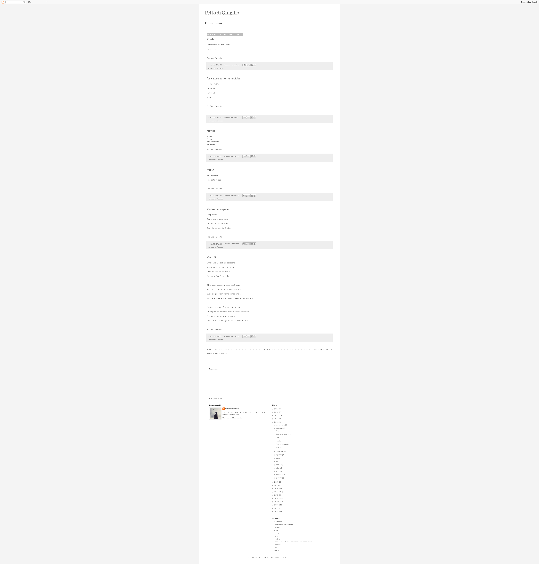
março (279, 471)
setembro (280, 451)
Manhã (211, 257)
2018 (276, 492)
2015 (276, 502)
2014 (276, 505)
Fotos (276, 530)
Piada (210, 39)
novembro (280, 425)
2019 (276, 488)
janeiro (279, 478)
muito (210, 170)
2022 (276, 422)
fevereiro (280, 474)
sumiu (211, 131)
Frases (276, 533)
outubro (279, 428)
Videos (276, 550)
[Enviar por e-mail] (243, 65)
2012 (276, 511)
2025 (276, 412)
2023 (276, 419)
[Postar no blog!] (246, 65)
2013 (276, 508)
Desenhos (278, 527)
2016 (276, 498)
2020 (276, 485)
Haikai (276, 536)
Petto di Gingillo (222, 12)
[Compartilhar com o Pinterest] (254, 65)
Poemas (220, 68)
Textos (276, 547)
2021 (276, 482)
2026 (276, 409)
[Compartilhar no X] (249, 65)
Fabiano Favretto (232, 408)
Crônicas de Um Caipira (283, 525)
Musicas (277, 539)
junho (278, 461)
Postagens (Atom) (220, 353)
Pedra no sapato (218, 209)
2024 (276, 415)
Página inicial (269, 349)
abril (278, 468)
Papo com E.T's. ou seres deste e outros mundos (293, 542)
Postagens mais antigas (322, 349)
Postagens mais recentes (217, 349)
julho (278, 458)
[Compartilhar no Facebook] (251, 65)
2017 (276, 495)
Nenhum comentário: (232, 65)
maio (278, 465)
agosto (279, 455)
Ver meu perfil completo (232, 418)
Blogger (288, 557)
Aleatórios (278, 522)
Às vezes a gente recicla (223, 78)
